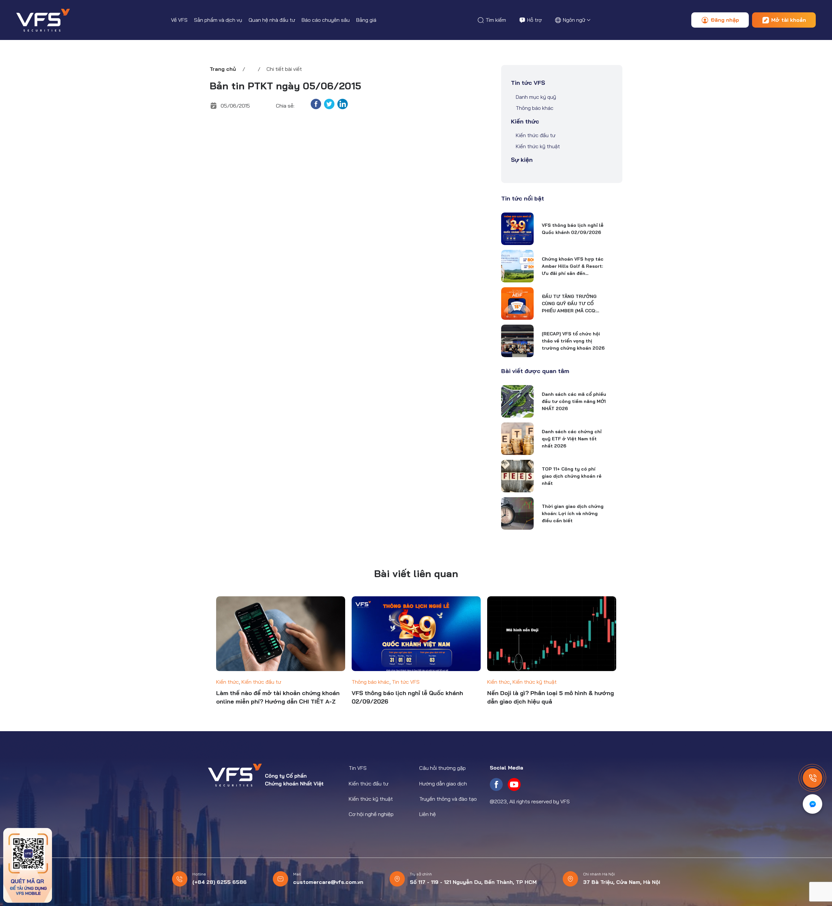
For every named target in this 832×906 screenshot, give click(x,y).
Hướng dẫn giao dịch (443, 783)
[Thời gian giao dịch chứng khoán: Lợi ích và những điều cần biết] (517, 513)
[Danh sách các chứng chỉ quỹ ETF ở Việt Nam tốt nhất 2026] (517, 438)
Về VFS (179, 20)
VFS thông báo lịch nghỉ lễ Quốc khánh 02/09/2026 (573, 228)
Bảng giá (366, 20)
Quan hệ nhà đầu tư (272, 20)
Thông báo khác (534, 108)
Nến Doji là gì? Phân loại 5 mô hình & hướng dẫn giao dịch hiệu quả (550, 697)
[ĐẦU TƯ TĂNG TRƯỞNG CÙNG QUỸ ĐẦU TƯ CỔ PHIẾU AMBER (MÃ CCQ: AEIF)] (517, 303)
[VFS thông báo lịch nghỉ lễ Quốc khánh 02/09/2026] (517, 229)
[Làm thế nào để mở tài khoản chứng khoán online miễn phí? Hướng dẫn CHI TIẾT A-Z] (280, 633)
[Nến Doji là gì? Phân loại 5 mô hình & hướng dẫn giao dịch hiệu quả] (551, 633)
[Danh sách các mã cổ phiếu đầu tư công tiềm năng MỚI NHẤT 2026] (517, 401)
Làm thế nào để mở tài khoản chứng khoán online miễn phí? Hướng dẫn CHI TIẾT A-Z (278, 697)
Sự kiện (522, 159)
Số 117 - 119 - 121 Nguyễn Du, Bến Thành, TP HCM (473, 882)
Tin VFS (358, 768)
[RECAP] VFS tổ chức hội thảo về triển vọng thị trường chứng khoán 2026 (573, 341)
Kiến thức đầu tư (535, 135)
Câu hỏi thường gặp (442, 768)
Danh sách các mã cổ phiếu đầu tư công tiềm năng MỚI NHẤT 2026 (574, 401)
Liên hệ (427, 814)
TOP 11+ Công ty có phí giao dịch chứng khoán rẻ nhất (572, 476)
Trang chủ (223, 69)
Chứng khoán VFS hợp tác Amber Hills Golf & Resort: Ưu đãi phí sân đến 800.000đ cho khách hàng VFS (573, 266)
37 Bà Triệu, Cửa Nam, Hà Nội (621, 882)
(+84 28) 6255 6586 (219, 882)
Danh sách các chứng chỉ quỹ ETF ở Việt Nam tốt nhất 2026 (572, 439)
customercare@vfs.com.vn (328, 882)
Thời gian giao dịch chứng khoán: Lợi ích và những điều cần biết (573, 513)
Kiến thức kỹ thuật (538, 146)
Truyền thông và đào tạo (448, 799)
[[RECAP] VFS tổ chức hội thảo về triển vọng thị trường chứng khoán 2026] (517, 341)
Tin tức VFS (528, 82)
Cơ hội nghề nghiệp (371, 814)
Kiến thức (525, 121)
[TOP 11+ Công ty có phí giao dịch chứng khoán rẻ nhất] (517, 476)
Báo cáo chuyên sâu (326, 20)
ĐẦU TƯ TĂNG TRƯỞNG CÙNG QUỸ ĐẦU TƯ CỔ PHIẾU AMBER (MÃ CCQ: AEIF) (569, 303)
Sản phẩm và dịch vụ (218, 20)
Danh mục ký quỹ (536, 97)
